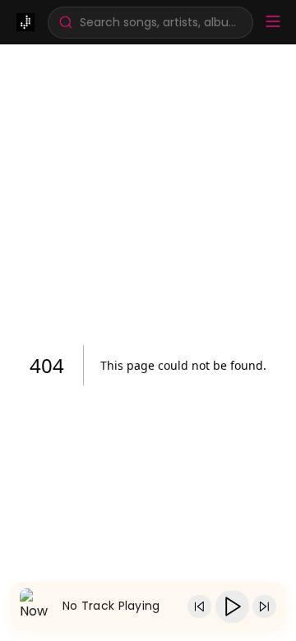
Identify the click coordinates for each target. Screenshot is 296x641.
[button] (150, 23)
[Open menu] (273, 23)
